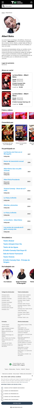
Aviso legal (16, 374)
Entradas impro (5, 304)
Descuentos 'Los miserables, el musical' (23, 328)
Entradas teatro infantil (7, 307)
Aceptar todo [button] (17, 403)
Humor (18, 369)
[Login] (31, 2)
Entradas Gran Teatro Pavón (25, 308)
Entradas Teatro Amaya (24, 303)
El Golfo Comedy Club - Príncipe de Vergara (16, 261)
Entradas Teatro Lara (23, 317)
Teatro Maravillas (22, 310)
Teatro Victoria (8, 257)
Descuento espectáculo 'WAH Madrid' (24, 338)
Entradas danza (6, 296)
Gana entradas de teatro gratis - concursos (8, 329)
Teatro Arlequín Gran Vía (12, 244)
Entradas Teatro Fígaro (23, 312)
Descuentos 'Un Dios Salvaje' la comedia (23, 348)
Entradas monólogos (7, 302)
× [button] (32, 375)
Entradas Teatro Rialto (23, 296)
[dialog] (17, 392)
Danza (27, 369)
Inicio (3, 12)
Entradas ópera (5, 300)
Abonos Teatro (5, 326)
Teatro (6, 369)
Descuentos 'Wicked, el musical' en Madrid (24, 331)
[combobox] (18, 6)
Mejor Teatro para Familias (8, 338)
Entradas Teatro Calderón (24, 295)
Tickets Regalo (5, 324)
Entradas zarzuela (6, 305)
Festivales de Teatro (7, 343)
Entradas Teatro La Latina (24, 298)
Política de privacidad (25, 374)
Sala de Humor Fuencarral (13, 254)
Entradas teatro (5, 295)
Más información (24, 382)
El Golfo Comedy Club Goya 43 (14, 250)
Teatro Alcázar (8, 241)
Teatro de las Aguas (10, 247)
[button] (17, 384)
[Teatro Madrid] (17, 2)
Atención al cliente (7, 374)
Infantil (23, 369)
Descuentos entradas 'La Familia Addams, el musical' (25, 341)
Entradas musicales (7, 298)
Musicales (12, 369)
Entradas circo (5, 309)
